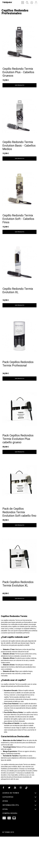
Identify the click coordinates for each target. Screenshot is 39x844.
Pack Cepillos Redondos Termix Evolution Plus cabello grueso (17, 439)
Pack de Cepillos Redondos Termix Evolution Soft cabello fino (19, 512)
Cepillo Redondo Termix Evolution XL (17, 290)
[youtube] (15, 788)
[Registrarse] (31, 2)
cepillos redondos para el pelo (13, 764)
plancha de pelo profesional (10, 777)
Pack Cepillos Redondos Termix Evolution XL (17, 583)
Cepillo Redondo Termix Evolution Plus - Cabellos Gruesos (18, 72)
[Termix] (7, 2)
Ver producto (19, 85)
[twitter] (9, 788)
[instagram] (21, 788)
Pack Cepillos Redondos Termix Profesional (17, 363)
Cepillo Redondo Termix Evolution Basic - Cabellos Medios (19, 145)
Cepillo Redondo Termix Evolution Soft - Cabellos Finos (18, 219)
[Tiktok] (26, 788)
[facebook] (3, 788)
